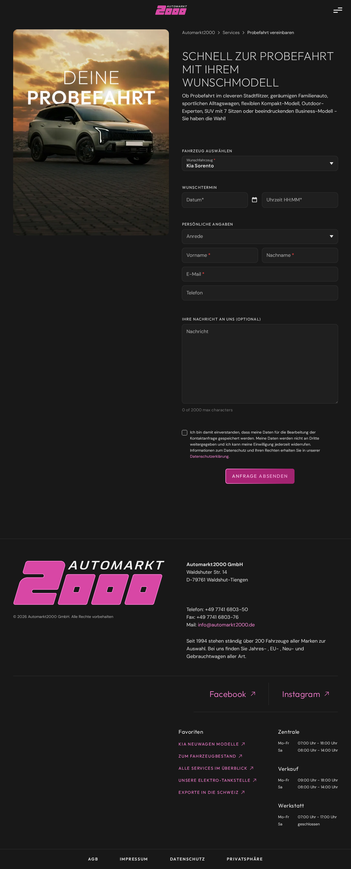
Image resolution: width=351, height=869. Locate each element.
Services (231, 32)
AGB (93, 859)
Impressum (134, 859)
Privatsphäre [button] (245, 859)
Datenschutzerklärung (209, 456)
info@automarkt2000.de (226, 624)
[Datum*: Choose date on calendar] (254, 200)
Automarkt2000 (198, 32)
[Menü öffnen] (337, 10)
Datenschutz (187, 859)
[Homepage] (171, 10)
